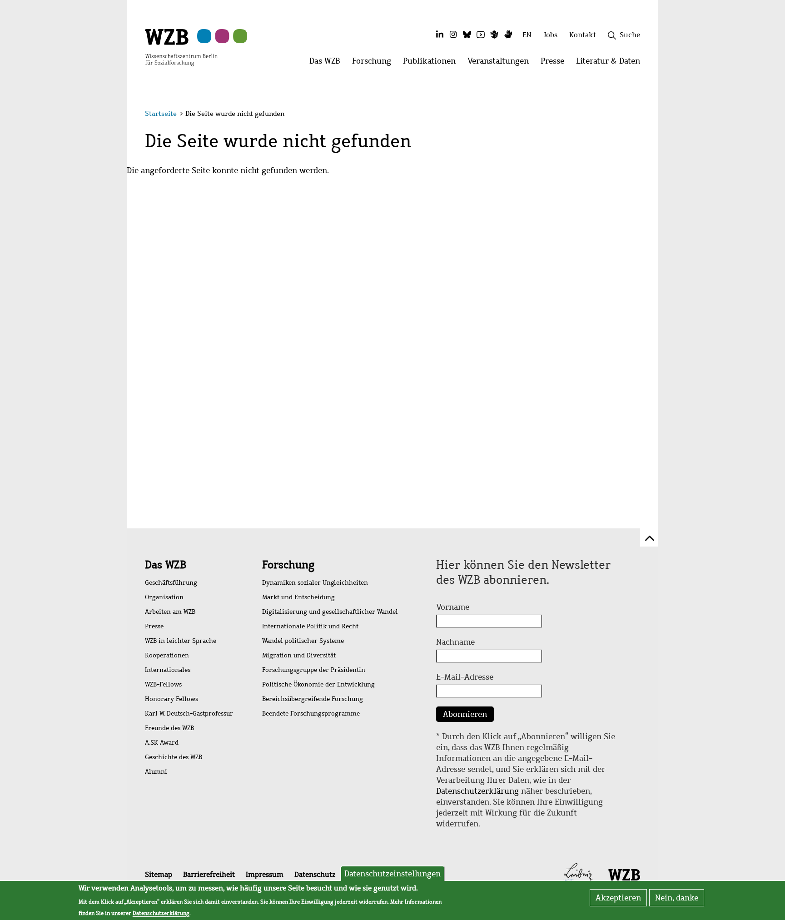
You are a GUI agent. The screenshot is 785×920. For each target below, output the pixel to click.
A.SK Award (162, 742)
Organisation (164, 597)
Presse (154, 626)
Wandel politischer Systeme (303, 641)
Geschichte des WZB (173, 757)
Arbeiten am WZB (170, 611)
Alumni (156, 771)
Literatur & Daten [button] (611, 63)
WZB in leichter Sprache (180, 641)
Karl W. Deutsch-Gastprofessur (189, 713)
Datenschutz (314, 874)
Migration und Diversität (299, 655)
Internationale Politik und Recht (310, 626)
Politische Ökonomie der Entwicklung (318, 684)
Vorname (452, 607)
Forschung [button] (374, 63)
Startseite (161, 113)
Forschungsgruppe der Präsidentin (313, 670)
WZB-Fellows (163, 684)
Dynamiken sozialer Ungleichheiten (315, 582)
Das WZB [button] (327, 63)
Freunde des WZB (169, 728)
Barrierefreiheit (209, 874)
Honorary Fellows (171, 699)
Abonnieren (465, 714)
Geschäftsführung (171, 582)
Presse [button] (555, 63)
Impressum (264, 874)
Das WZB (165, 564)
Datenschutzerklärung (477, 791)
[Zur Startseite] (181, 46)
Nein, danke (676, 897)
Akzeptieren (618, 897)
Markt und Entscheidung (298, 597)
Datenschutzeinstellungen (392, 873)
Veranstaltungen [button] (501, 63)
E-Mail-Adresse (464, 676)
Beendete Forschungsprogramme (311, 713)
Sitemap (158, 874)
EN (527, 35)
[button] (641, 114)
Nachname (455, 642)
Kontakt (582, 35)
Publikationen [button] (432, 63)
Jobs (550, 35)
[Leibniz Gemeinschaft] (578, 874)
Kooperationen (167, 655)
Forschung (288, 564)
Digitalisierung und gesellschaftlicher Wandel (330, 611)
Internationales (167, 670)
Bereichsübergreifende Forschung (312, 699)
